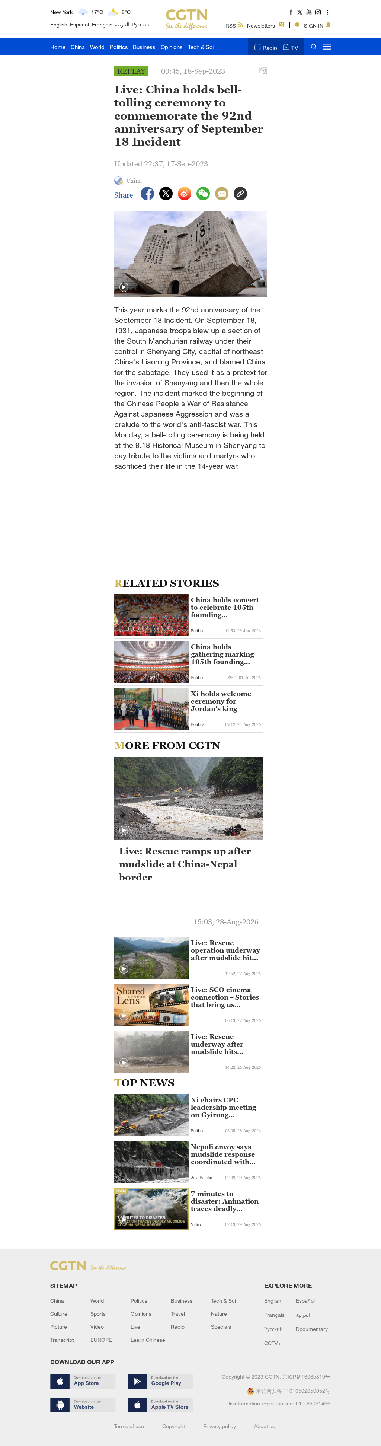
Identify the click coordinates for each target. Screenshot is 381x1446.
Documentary (312, 1329)
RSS (230, 25)
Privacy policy (219, 1426)
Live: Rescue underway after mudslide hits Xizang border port (223, 1044)
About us (264, 1426)
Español (79, 24)
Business (144, 47)
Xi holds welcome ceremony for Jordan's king (221, 701)
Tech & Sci (201, 47)
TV (294, 47)
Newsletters (261, 25)
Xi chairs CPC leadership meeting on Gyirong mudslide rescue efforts (223, 1107)
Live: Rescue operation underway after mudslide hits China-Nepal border (225, 950)
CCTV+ (272, 1343)
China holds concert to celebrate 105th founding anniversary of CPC (225, 607)
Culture (58, 1313)
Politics (119, 47)
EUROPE (101, 1340)
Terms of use (129, 1426)
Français (102, 24)
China (78, 47)
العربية (122, 24)
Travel (178, 1313)
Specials (221, 1327)
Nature (219, 1313)
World (97, 47)
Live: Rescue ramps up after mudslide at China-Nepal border (185, 864)
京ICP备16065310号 (306, 1376)
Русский (141, 24)
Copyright (173, 1426)
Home (57, 47)
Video (97, 1327)
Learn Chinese (148, 1340)
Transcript (62, 1340)
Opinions (172, 47)
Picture (58, 1327)
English (58, 24)
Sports (98, 1313)
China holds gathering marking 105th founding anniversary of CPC (223, 654)
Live (135, 1327)
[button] (124, 287)
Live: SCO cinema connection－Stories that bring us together (225, 997)
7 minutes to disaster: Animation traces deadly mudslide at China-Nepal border (225, 1201)
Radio (270, 47)
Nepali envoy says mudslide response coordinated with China (223, 1154)
